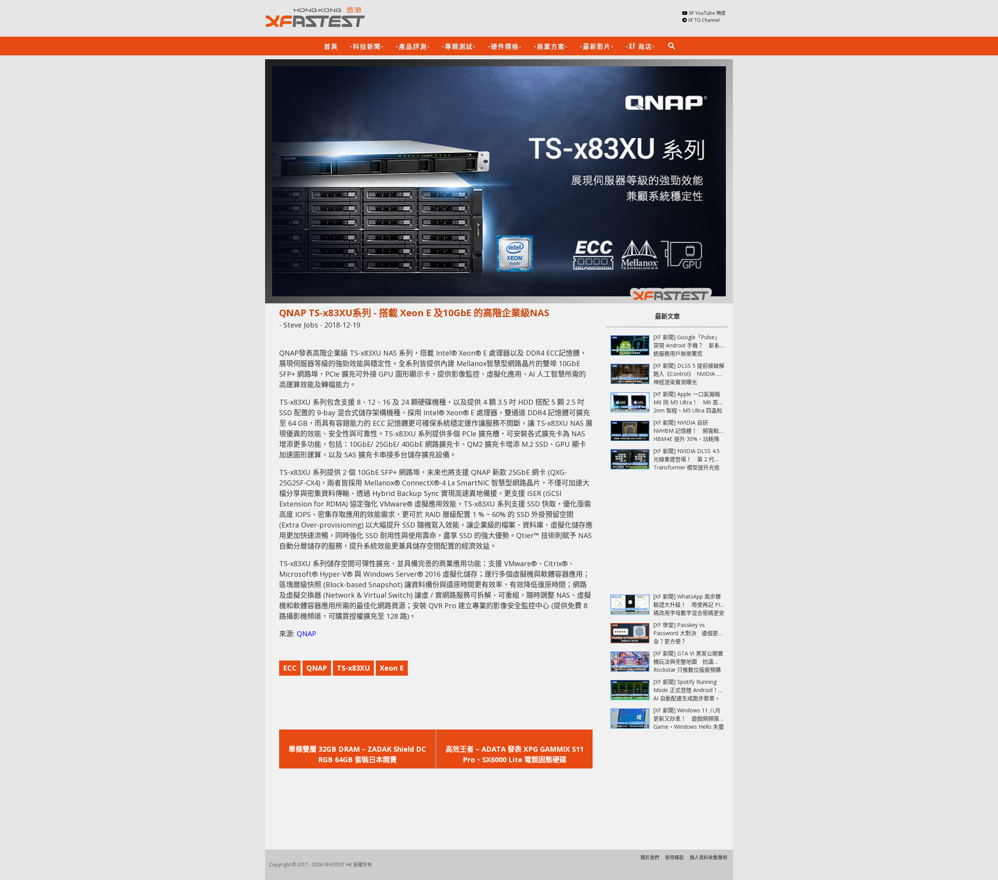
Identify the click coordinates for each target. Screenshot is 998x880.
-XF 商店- (640, 46)
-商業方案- (551, 46)
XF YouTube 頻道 (707, 13)
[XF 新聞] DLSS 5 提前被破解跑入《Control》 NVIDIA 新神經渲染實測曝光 (688, 374)
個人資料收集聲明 (708, 857)
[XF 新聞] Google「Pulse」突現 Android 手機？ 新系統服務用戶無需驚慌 (686, 345)
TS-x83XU (353, 668)
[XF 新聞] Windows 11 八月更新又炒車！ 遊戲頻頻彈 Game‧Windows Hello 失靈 (688, 718)
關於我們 (650, 857)
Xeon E (392, 668)
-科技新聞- (367, 46)
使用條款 (674, 857)
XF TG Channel (704, 20)
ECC (290, 668)
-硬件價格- (505, 46)
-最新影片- (597, 46)
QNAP (306, 633)
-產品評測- (413, 46)
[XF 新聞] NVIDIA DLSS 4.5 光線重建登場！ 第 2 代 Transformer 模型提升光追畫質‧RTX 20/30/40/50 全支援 (686, 467)
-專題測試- (459, 46)
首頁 (331, 46)
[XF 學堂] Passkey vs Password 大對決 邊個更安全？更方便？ (688, 633)
